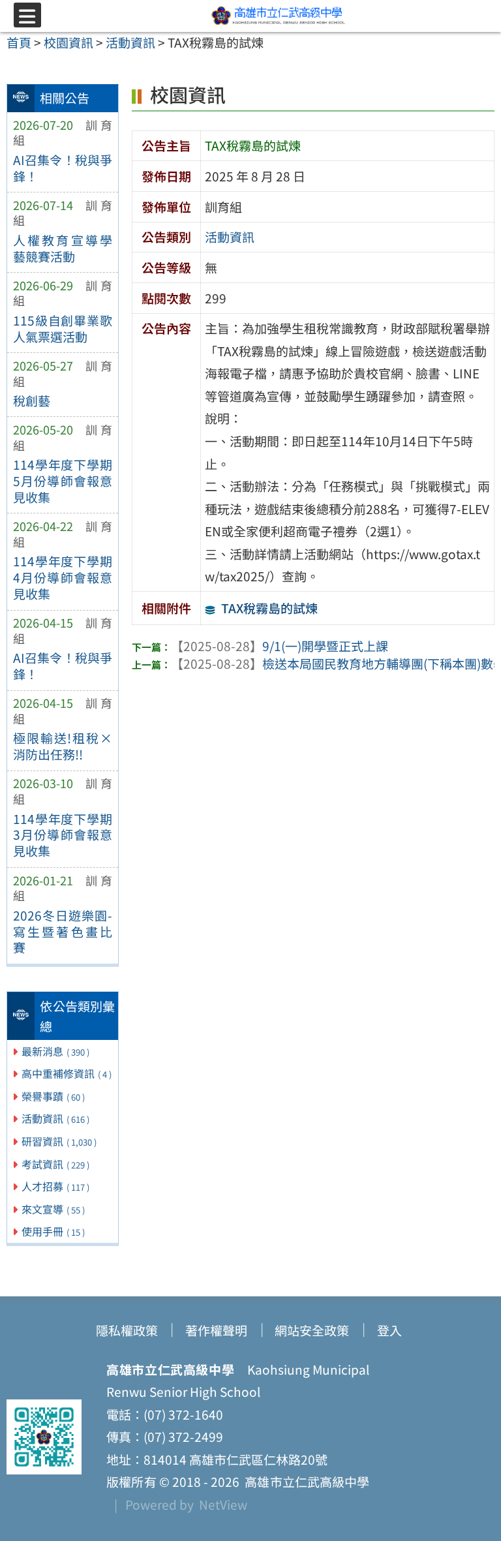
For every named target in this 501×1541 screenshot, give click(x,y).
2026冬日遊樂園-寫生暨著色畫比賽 (62, 931)
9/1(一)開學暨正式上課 (279, 646)
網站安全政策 (312, 1330)
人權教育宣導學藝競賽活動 (62, 248)
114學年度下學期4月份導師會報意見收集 (62, 577)
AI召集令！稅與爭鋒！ (62, 168)
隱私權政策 (127, 1330)
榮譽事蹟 (53, 1096)
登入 (389, 1330)
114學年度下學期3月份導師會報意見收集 (62, 835)
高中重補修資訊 (67, 1073)
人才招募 (55, 1186)
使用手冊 (53, 1231)
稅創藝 (31, 400)
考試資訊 (55, 1164)
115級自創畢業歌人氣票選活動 (62, 328)
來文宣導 (53, 1209)
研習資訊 (59, 1141)
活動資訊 (55, 1118)
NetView (223, 1504)
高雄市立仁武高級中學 (304, 1481)
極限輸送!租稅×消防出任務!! (62, 746)
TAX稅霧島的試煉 (269, 608)
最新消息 (55, 1051)
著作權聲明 (216, 1330)
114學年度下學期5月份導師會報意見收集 (62, 480)
